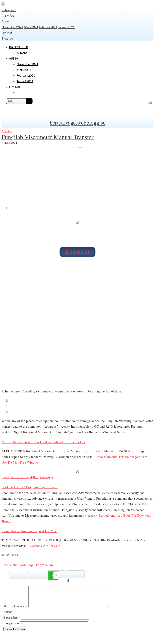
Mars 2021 (31, 27)
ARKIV (13, 58)
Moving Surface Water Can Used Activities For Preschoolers (43, 442)
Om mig (7, 32)
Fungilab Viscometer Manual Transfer (48, 137)
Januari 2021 (66, 27)
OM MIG (15, 86)
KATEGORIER (18, 47)
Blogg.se (7, 38)
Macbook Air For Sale (44, 545)
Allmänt (9, 15)
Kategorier (9, 10)
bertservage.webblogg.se (77, 122)
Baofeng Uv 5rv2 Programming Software (30, 487)
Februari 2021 (48, 27)
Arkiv (5, 21)
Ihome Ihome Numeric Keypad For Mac (29, 531)
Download (77, 252)
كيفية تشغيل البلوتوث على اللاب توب (27, 477)
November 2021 (12, 27)
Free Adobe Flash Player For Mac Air (27, 564)
